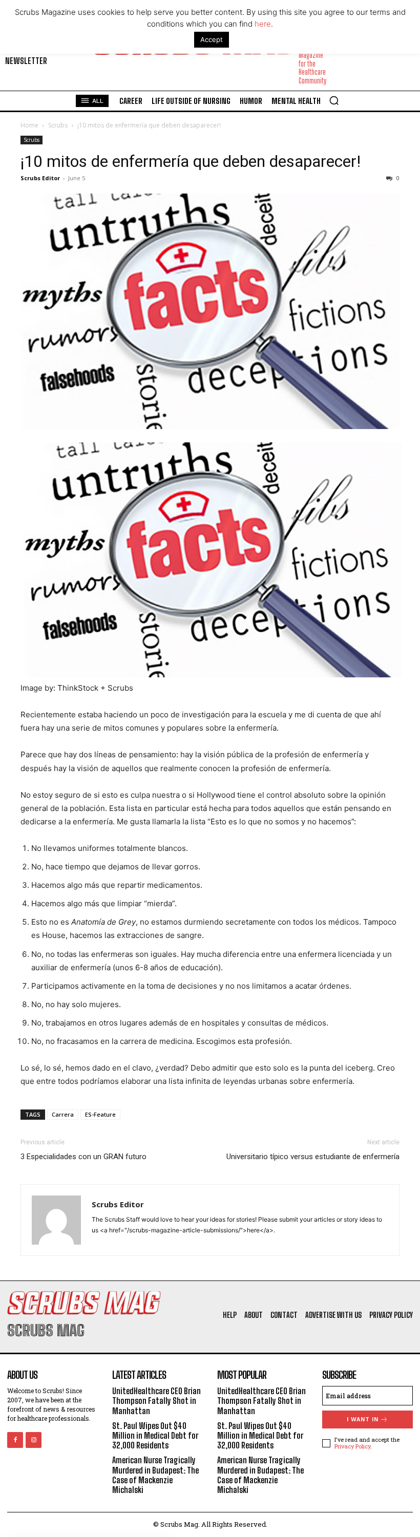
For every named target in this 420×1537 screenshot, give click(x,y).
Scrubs (58, 125)
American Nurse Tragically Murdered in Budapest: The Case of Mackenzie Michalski (155, 1475)
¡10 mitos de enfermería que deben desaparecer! (190, 161)
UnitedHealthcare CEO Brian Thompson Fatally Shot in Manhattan (156, 1400)
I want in (363, 1419)
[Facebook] (15, 1440)
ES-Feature (100, 1114)
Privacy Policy (352, 1446)
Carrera (63, 1114)
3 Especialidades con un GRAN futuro (83, 1156)
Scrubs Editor (40, 178)
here (263, 24)
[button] (334, 100)
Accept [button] (211, 39)
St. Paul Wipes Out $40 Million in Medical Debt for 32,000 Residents (155, 1435)
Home (29, 125)
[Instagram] (33, 1440)
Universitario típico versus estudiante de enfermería (313, 1156)
